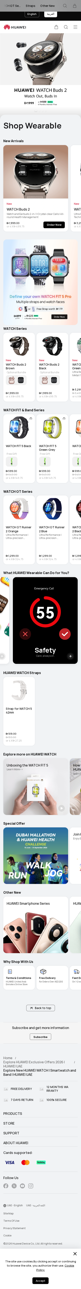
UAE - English (15, 1205)
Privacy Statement (14, 1228)
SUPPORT (11, 1133)
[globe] (4, 1205)
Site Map (8, 1213)
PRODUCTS (12, 1114)
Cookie (7, 1235)
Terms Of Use (11, 1220)
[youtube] (22, 1186)
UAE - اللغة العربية (35, 1205)
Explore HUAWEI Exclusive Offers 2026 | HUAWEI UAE (34, 1064)
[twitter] (14, 1186)
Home (7, 1058)
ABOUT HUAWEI (15, 1143)
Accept (40, 1281)
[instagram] (30, 1186)
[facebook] (5, 1186)
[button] (56, 27)
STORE (9, 1123)
